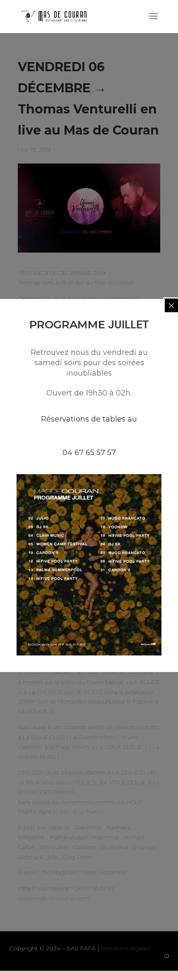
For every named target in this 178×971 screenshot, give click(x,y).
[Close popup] (171, 305)
